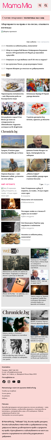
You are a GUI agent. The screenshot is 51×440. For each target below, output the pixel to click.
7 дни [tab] (41, 184)
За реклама (6, 396)
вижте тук (15, 413)
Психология (25, 240)
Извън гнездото (27, 216)
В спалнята (25, 196)
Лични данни (6, 393)
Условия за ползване (9, 391)
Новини (4, 398)
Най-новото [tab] (31, 42)
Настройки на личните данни (12, 415)
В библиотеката (27, 202)
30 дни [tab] (46, 184)
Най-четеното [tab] (43, 42)
